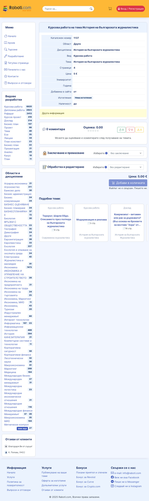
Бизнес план (11, 124)
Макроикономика (14, 365)
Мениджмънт (11, 414)
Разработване (15, 56)
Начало (11, 36)
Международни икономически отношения (13, 397)
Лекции (8, 138)
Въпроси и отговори (19, 83)
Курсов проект (12, 117)
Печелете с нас (16, 69)
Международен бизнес (17, 375)
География (10, 228)
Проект (8, 127)
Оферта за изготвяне (54, 480)
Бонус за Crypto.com (88, 486)
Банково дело (12, 190)
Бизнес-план (11, 145)
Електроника (11, 256)
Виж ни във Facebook (126, 477)
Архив (11, 42)
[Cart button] (110, 8)
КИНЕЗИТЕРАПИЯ (14, 337)
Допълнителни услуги (54, 485)
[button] (58, 129)
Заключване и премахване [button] (65, 153)
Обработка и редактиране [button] (65, 167)
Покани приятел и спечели (91, 472)
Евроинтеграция (13, 239)
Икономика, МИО (14, 302)
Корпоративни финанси (17, 354)
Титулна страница (18, 62)
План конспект (12, 141)
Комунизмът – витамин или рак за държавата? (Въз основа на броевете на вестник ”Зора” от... (127, 219)
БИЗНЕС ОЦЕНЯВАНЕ (16, 204)
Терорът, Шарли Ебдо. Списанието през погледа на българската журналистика (55, 221)
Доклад (8, 120)
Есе (6, 134)
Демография (11, 232)
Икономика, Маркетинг (17, 298)
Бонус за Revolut (85, 477)
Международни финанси (18, 410)
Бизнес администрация (17, 193)
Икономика (10, 267)
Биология (9, 218)
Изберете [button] (99, 153)
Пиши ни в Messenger (126, 481)
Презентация (11, 148)
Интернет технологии (16, 319)
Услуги (11, 477)
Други (7, 235)
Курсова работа (13, 106)
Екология (9, 246)
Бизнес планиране (14, 207)
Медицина (10, 372)
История (9, 333)
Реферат (9, 113)
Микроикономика (14, 417)
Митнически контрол (16, 424)
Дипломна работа (14, 110)
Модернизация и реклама (91, 219)
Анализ (8, 152)
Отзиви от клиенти (52, 489)
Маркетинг (10, 368)
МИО (7, 421)
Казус (7, 155)
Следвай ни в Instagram (128, 486)
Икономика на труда (16, 288)
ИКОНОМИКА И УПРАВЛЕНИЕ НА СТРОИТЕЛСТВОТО (15, 274)
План (7, 159)
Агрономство (12, 186)
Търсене (12, 49)
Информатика (12, 323)
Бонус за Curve (85, 481)
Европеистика (12, 242)
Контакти (12, 76)
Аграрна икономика (15, 183)
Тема (7, 131)
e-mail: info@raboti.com (127, 473)
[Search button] (91, 9)
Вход (132, 8)
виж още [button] (22, 428)
